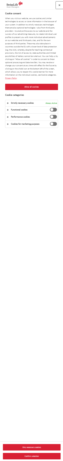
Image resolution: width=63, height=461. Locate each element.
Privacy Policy (11, 78)
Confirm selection (32, 456)
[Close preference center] (59, 5)
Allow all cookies (31, 87)
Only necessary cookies (31, 447)
